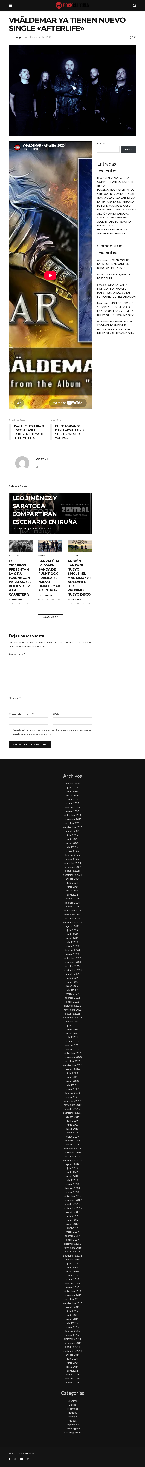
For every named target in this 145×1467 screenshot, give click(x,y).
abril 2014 (72, 1370)
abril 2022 (72, 989)
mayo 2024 (72, 890)
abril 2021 (72, 1037)
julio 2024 (72, 882)
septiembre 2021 (72, 1017)
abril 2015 (72, 1322)
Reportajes (72, 1424)
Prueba (73, 1420)
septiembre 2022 (72, 970)
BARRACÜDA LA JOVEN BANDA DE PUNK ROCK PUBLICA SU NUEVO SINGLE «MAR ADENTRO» (49, 575)
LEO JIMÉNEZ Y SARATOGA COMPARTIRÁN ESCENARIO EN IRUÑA (115, 181)
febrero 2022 (72, 997)
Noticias (14, 556)
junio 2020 (72, 1076)
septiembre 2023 (72, 922)
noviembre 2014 (73, 1342)
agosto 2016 (73, 1259)
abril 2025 (72, 846)
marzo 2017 (72, 1231)
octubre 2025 (72, 823)
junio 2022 (72, 981)
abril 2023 (72, 942)
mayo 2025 (72, 843)
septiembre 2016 (72, 1255)
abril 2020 (72, 1084)
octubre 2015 (72, 1299)
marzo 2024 (72, 898)
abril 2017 (72, 1227)
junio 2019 (72, 1124)
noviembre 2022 (73, 962)
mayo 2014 (72, 1366)
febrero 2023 (72, 950)
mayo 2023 (72, 938)
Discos (72, 1404)
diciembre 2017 (72, 1196)
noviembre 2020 (73, 1057)
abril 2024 (72, 894)
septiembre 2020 (72, 1065)
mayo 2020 (72, 1081)
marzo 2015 (72, 1326)
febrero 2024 (72, 902)
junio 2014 (72, 1362)
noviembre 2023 (73, 914)
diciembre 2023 (72, 910)
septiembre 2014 (72, 1350)
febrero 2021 (72, 1045)
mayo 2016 (72, 1271)
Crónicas (72, 1400)
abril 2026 (72, 799)
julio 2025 (72, 835)
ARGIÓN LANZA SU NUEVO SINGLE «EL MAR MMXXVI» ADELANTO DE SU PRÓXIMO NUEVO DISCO (79, 577)
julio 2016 (72, 1263)
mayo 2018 (72, 1176)
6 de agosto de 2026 (40, 529)
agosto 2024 (73, 878)
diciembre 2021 (72, 1005)
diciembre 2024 (72, 862)
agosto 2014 (73, 1354)
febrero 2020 (72, 1092)
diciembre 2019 (72, 1100)
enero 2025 (72, 858)
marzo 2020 (72, 1088)
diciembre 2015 (72, 1291)
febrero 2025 (72, 854)
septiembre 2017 (72, 1207)
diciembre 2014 (72, 1338)
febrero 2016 (72, 1283)
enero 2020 (72, 1096)
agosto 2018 (73, 1164)
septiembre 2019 (72, 1112)
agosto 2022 (73, 973)
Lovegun (18, 37)
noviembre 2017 (73, 1199)
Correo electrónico (21, 714)
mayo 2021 (72, 1033)
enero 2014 (72, 1382)
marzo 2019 (72, 1136)
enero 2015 (72, 1334)
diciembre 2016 (72, 1243)
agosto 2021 (73, 1021)
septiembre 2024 (72, 874)
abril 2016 (72, 1275)
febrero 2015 (72, 1330)
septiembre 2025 (72, 827)
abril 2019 (72, 1132)
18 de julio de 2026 (21, 603)
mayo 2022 (72, 985)
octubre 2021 (72, 1013)
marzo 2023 (72, 946)
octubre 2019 (72, 1108)
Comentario (17, 654)
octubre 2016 (72, 1251)
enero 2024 (72, 906)
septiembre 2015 (72, 1303)
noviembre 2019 (73, 1104)
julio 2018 (72, 1168)
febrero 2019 (72, 1140)
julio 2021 (72, 1025)
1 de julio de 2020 (41, 37)
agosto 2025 (73, 831)
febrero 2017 (72, 1235)
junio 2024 (72, 886)
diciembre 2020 (72, 1053)
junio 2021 (72, 1029)
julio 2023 (72, 930)
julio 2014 (72, 1358)
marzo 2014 (72, 1374)
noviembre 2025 (73, 819)
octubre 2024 (72, 870)
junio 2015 (72, 1315)
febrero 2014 (72, 1378)
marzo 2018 (72, 1184)
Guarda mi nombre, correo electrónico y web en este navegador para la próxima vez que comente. (52, 731)
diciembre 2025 (72, 815)
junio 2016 (72, 1267)
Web (56, 714)
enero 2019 (72, 1144)
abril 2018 (72, 1180)
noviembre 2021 (73, 1009)
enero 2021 (72, 1049)
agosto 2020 (73, 1069)
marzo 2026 (72, 803)
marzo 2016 (72, 1279)
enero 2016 (72, 1287)
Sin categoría (72, 1428)
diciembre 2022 (72, 957)
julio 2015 (72, 1310)
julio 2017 (72, 1215)
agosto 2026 (73, 783)
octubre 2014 (72, 1346)
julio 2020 (72, 1073)
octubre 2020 (72, 1061)
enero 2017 (72, 1239)
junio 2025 (72, 839)
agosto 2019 (73, 1116)
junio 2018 (72, 1172)
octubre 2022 (72, 965)
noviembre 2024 (73, 866)
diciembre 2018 (72, 1148)
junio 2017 (72, 1219)
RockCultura (28, 1453)
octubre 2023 (72, 918)
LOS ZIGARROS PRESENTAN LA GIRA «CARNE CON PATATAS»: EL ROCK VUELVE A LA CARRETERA (20, 577)
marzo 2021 (72, 1041)
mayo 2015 (72, 1318)
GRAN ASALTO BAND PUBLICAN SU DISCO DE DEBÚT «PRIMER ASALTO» (115, 263)
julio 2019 (72, 1120)
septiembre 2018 (72, 1160)
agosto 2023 (73, 926)
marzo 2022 (72, 993)
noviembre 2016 (73, 1247)
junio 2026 (72, 791)
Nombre (15, 698)
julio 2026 (72, 787)
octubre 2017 (72, 1203)
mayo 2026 (72, 795)
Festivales (72, 1408)
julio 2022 (72, 977)
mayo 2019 (72, 1128)
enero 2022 (72, 1001)
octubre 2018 (72, 1156)
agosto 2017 (73, 1211)
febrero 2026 (72, 807)
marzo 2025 (72, 850)
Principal (72, 1416)
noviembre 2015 (73, 1295)
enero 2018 (72, 1191)
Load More (50, 617)
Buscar (101, 143)
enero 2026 (72, 811)
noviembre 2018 (73, 1152)
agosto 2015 (73, 1307)
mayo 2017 (72, 1223)
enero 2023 (72, 954)
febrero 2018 (72, 1188)
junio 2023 (72, 934)
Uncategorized (72, 1432)
